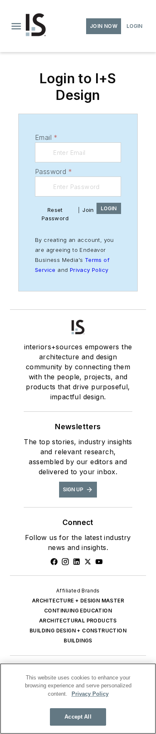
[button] (16, 26)
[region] (78, 698)
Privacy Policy (89, 269)
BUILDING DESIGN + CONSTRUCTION (78, 630)
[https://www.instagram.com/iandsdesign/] (65, 561)
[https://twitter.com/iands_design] (88, 561)
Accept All (77, 717)
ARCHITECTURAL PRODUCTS (78, 620)
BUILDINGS (78, 640)
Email (46, 137)
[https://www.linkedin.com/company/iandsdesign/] (76, 561)
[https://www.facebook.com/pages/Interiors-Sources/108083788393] (54, 561)
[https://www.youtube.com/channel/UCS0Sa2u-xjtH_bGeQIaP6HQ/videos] (99, 561)
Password (53, 171)
